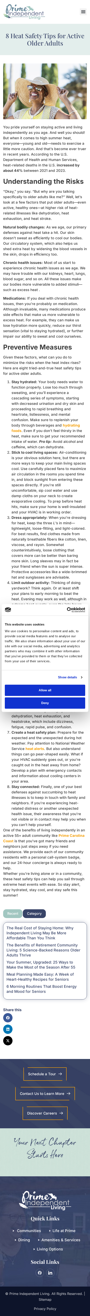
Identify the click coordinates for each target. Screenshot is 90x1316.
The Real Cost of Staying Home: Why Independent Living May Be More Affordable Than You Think (39, 933)
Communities (29, 1231)
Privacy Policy (45, 1309)
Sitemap (45, 1299)
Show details (67, 677)
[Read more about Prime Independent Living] (67, 610)
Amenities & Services (60, 1240)
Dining (24, 1240)
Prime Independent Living (29, 1294)
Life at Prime (64, 1231)
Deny (45, 703)
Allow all (45, 690)
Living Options (50, 1249)
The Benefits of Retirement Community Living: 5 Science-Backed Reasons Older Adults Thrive (43, 950)
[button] (83, 11)
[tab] (12, 913)
